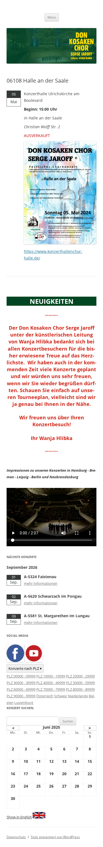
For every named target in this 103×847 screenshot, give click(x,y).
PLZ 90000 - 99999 (21, 695)
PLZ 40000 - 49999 (50, 682)
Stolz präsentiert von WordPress (55, 837)
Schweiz (60, 695)
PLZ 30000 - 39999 (21, 682)
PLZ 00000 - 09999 (21, 676)
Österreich (44, 695)
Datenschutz (16, 837)
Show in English (19, 817)
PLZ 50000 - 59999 (80, 682)
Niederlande (78, 695)
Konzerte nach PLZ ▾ (25, 668)
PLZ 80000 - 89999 (80, 689)
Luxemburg (23, 702)
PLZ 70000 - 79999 (50, 689)
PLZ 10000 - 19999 (50, 676)
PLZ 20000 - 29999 (80, 676)
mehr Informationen (40, 583)
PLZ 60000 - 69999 (21, 689)
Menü (52, 17)
